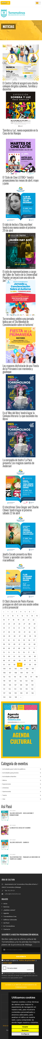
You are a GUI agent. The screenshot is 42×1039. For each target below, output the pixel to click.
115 (20, 677)
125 (4, 685)
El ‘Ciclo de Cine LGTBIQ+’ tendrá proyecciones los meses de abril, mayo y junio (20, 180)
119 (4, 681)
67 (14, 648)
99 (35, 664)
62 (24, 644)
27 (24, 624)
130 (32, 685)
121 (15, 681)
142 (32, 693)
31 (9, 628)
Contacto (6, 929)
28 (29, 624)
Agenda (6, 913)
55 (24, 640)
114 (15, 677)
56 (29, 640)
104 (27, 669)
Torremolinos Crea (9, 916)
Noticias (6, 907)
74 (14, 652)
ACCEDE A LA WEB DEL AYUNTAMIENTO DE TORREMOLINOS (21, 986)
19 (18, 620)
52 (9, 640)
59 (9, 644)
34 (24, 628)
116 (26, 677)
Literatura (5, 788)
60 (14, 644)
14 (32, 616)
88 (14, 660)
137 (4, 693)
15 (37, 616)
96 (19, 664)
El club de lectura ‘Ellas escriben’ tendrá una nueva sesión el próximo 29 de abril (19, 227)
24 (9, 624)
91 (30, 660)
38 (9, 632)
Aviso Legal (7, 963)
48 (25, 636)
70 (29, 648)
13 (27, 616)
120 (10, 681)
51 (4, 640)
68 (19, 648)
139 (15, 693)
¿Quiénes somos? (9, 910)
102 (16, 669)
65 (4, 648)
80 (9, 656)
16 (4, 620)
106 (4, 673)
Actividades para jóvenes (10, 773)
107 (10, 673)
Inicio (5, 904)
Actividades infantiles (9, 776)
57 (34, 640)
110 (27, 673)
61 (19, 644)
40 (19, 632)
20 (23, 620)
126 (10, 685)
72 (4, 652)
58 (4, 644)
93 (4, 664)
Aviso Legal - (7, 1026)
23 (4, 624)
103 (21, 669)
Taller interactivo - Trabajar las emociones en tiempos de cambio (25, 858)
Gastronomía (6, 791)
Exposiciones (6, 784)
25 (14, 624)
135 (27, 689)
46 (14, 636)
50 (35, 636)
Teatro (4, 795)
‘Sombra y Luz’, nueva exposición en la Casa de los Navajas (20, 131)
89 (19, 660)
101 (10, 669)
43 (35, 632)
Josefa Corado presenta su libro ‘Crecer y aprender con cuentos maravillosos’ (17, 557)
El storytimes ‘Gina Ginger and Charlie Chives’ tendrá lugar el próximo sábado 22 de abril (20, 510)
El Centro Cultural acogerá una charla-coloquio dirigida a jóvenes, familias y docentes (20, 86)
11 (17, 616)
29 (34, 624)
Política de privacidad (27, 960)
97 (25, 664)
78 (33, 652)
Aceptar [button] (25, 1027)
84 (30, 656)
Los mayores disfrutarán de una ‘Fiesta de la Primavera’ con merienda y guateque (21, 368)
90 (25, 660)
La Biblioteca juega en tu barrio (20, 828)
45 (9, 636)
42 (29, 632)
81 (14, 656)
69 (24, 648)
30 (4, 628)
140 (21, 693)
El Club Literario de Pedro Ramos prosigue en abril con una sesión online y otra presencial (20, 604)
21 (28, 620)
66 (9, 648)
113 (9, 677)
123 (26, 681)
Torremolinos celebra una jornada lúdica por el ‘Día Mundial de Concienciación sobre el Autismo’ (18, 321)
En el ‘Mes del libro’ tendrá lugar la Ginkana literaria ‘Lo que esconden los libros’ (20, 416)
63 (29, 644)
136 (32, 689)
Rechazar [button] (25, 1030)
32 (14, 628)
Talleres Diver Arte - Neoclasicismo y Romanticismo (22, 814)
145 (16, 697)
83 (24, 656)
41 (24, 632)
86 (4, 660)
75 (19, 652)
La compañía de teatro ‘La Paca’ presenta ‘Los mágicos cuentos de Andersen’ (18, 463)
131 (4, 689)
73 (9, 652)
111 (32, 673)
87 (9, 660)
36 (34, 628)
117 (31, 677)
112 (4, 677)
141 (27, 693)
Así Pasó (6, 923)
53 (14, 640)
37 (4, 632)
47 (19, 636)
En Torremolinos (9, 926)
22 (33, 620)
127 (15, 685)
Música (4, 780)
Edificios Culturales (10, 920)
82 (19, 656)
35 (29, 628)
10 (12, 616)
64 (34, 644)
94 (9, 664)
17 (8, 620)
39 (14, 632)
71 (34, 648)
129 (27, 685)
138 (10, 693)
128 (21, 685)
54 (19, 640)
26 (19, 624)
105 (33, 669)
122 (21, 681)
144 (10, 697)
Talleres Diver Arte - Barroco (19, 842)
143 (4, 697)
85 (35, 656)
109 (21, 673)
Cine (3, 799)
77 (28, 652)
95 (14, 664)
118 (36, 677)
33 (19, 628)
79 (4, 656)
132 (10, 689)
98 (30, 664)
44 (4, 636)
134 (21, 689)
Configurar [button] (25, 1034)
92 (35, 660)
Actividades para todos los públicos (13, 769)
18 (13, 620)
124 (32, 681)
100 (4, 669)
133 (15, 689)
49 (30, 636)
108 (16, 673)
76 (24, 652)
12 (22, 616)
